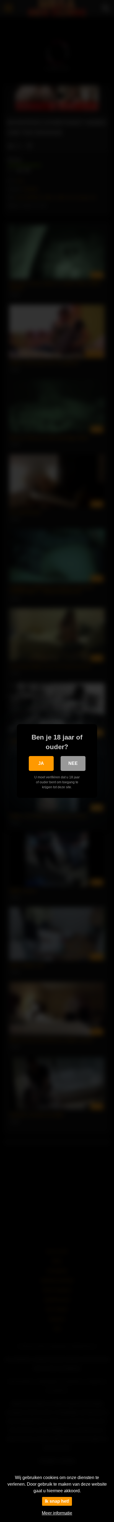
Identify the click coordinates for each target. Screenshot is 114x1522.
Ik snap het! (57, 1501)
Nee (73, 763)
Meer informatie (57, 1513)
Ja (41, 763)
